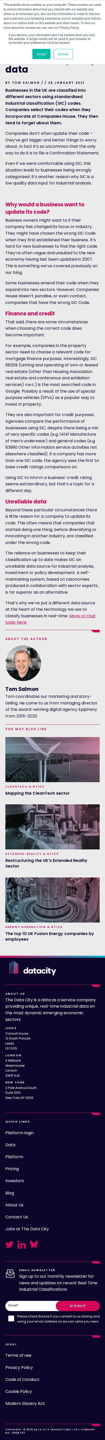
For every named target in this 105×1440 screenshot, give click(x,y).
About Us (14, 1205)
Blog (9, 1193)
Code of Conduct (22, 1379)
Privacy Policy (19, 1367)
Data (10, 1145)
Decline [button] (63, 54)
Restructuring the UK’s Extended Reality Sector (46, 863)
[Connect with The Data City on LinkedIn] (22, 1244)
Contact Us (16, 1217)
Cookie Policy (18, 1391)
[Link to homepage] (32, 968)
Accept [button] (41, 54)
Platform (14, 1157)
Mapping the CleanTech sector (37, 793)
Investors (14, 1181)
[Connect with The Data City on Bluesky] (34, 1244)
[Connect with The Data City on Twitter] (9, 1244)
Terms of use (18, 1355)
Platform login (19, 1133)
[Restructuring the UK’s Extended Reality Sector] (52, 826)
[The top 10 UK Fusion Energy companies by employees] (52, 900)
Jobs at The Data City (27, 1229)
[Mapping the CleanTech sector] (52, 759)
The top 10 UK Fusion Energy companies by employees (49, 936)
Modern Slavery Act (25, 1403)
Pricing (12, 1169)
